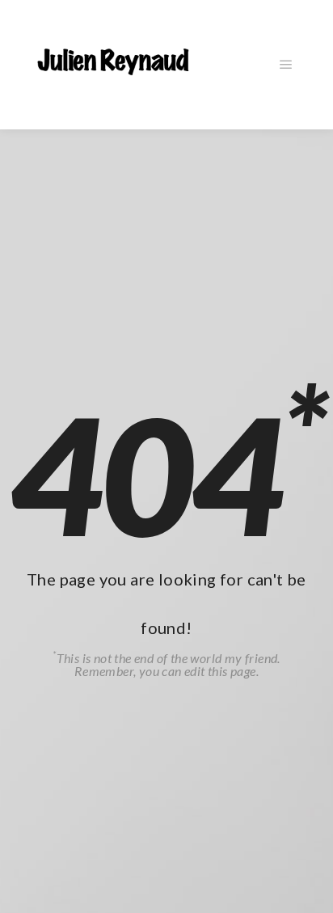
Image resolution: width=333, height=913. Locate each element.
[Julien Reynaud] (113, 64)
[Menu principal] (286, 64)
